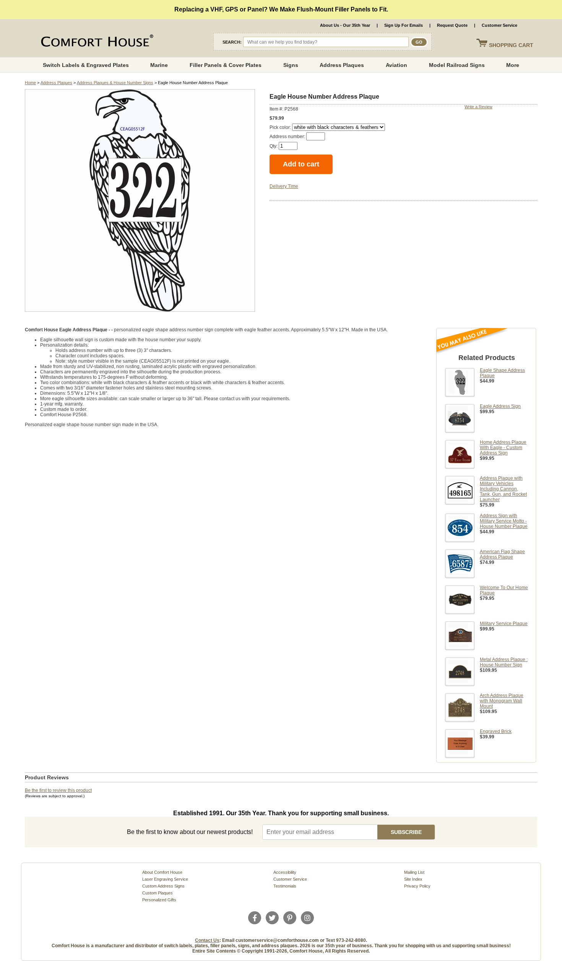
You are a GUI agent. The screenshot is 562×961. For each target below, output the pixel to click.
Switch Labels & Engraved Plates (86, 65)
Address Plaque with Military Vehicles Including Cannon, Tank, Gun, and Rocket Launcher (503, 489)
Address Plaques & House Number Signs (115, 82)
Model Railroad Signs (457, 65)
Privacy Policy (417, 886)
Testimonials (284, 886)
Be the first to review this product (58, 790)
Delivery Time (284, 186)
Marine (159, 65)
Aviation (396, 65)
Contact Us (207, 940)
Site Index (413, 879)
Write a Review (478, 106)
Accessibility (284, 872)
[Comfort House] (95, 42)
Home (30, 82)
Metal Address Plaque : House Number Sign (504, 662)
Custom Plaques (157, 893)
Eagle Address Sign (500, 406)
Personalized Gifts (159, 899)
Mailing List (414, 872)
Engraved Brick (496, 731)
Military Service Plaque (504, 623)
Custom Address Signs (163, 886)
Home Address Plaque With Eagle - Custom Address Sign (503, 448)
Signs (290, 65)
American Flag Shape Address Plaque (502, 554)
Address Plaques (342, 65)
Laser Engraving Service (165, 879)
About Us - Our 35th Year (345, 25)
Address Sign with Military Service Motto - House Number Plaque (504, 521)
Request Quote (452, 25)
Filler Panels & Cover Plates (226, 65)
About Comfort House (162, 872)
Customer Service (499, 25)
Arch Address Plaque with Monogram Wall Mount (501, 701)
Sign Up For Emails (403, 25)
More (512, 65)
